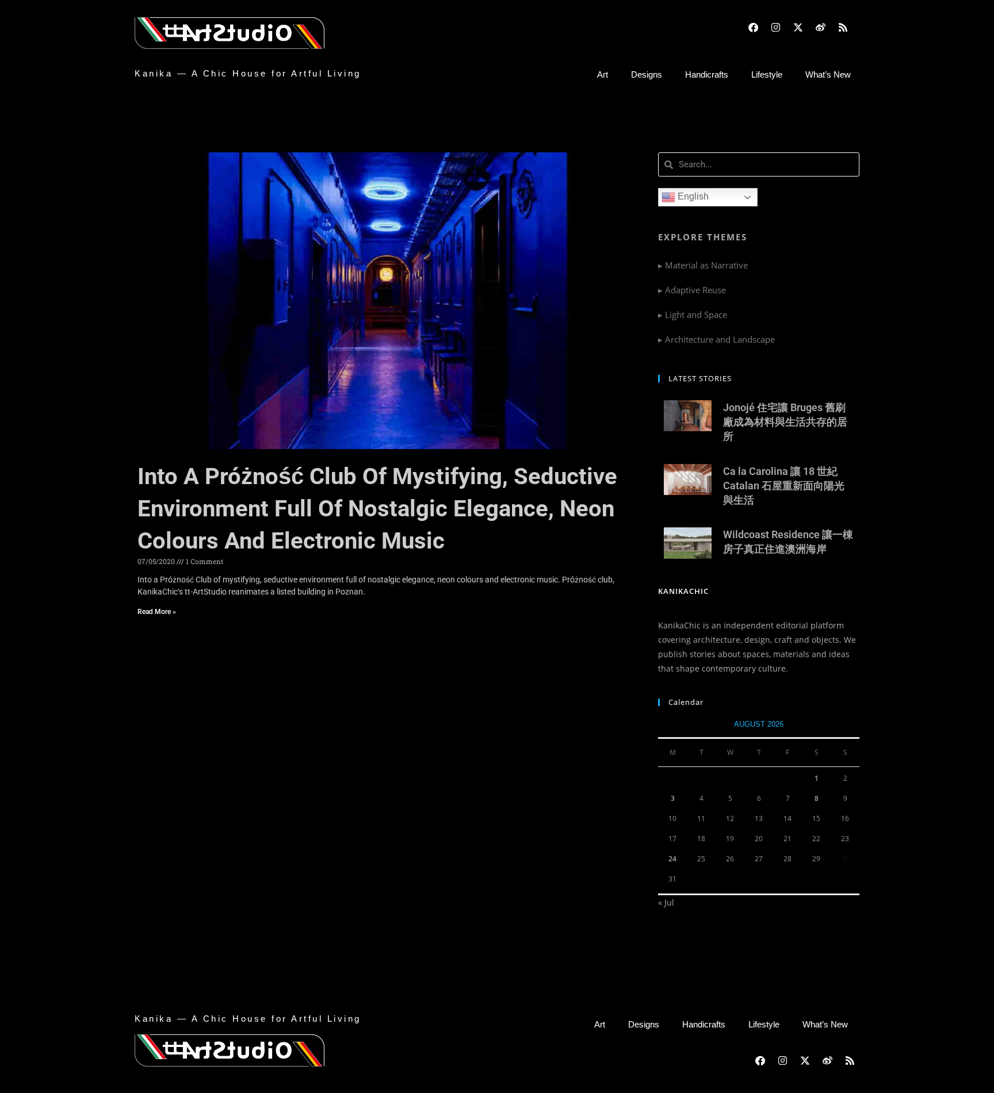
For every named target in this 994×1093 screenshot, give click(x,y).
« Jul (666, 902)
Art (602, 74)
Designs (646, 74)
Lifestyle (766, 74)
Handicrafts (706, 74)
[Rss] (842, 27)
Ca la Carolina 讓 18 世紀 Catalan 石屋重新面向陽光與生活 (783, 485)
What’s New (828, 74)
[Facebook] (753, 27)
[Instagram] (775, 27)
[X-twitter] (798, 27)
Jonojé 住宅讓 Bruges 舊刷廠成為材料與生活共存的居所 (785, 421)
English (692, 196)
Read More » (156, 612)
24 (672, 859)
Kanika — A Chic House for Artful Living (248, 73)
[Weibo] (820, 27)
